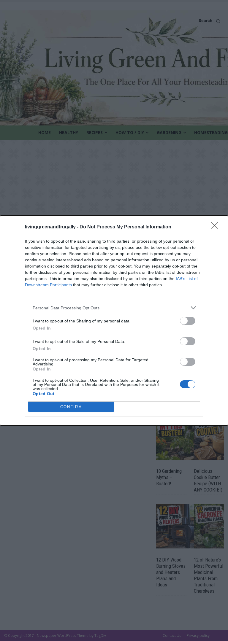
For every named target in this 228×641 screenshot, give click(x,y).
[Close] (216, 227)
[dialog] (114, 320)
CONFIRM (71, 407)
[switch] (187, 321)
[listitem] (114, 308)
